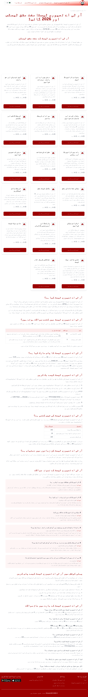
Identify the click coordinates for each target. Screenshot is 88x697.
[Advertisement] (44, 60)
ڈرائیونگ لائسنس (30, 2)
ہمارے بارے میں (59, 683)
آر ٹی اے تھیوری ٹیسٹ (61, 2)
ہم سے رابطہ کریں (59, 685)
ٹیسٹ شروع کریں (73, 106)
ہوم (71, 10)
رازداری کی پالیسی (36, 680)
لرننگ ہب (19, 2)
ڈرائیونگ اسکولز (45, 2)
